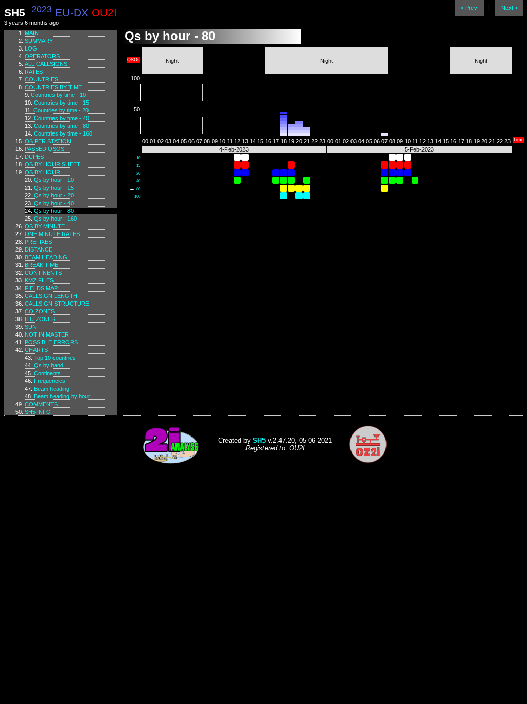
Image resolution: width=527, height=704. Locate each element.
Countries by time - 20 (61, 110)
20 (138, 173)
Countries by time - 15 (61, 102)
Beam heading (46, 257)
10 (138, 158)
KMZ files (39, 280)
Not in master (47, 334)
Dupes (34, 157)
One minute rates (52, 234)
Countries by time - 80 (61, 126)
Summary (39, 41)
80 (138, 189)
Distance (38, 249)
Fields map (41, 288)
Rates (34, 72)
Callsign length (51, 296)
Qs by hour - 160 (55, 218)
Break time (41, 265)
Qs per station (48, 141)
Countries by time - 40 (61, 118)
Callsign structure (57, 303)
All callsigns (46, 64)
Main (32, 33)
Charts (36, 350)
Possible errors (51, 342)
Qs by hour (42, 172)
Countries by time (53, 87)
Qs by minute (45, 226)
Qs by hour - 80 (54, 211)
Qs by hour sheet (52, 164)
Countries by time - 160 (63, 133)
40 (138, 181)
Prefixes (38, 242)
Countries (41, 79)
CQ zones (40, 311)
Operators (42, 56)
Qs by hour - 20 (54, 195)
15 (138, 165)
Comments (41, 404)
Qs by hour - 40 (54, 203)
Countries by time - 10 (58, 95)
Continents (43, 273)
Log (31, 48)
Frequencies (49, 381)
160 (137, 196)
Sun (31, 327)
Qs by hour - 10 (54, 180)
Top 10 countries (55, 358)
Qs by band (48, 365)
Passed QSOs (44, 149)
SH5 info (38, 412)
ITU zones (40, 319)
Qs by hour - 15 (54, 188)
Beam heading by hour (62, 396)
